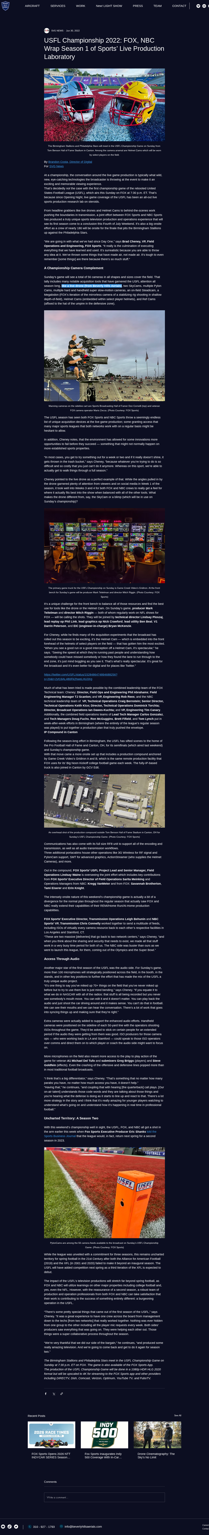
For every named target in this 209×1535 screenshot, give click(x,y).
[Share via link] (61, 1393)
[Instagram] (204, 6)
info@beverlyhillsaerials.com (83, 1526)
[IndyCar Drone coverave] (51, 1434)
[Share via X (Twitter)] (53, 1393)
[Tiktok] (10, 1527)
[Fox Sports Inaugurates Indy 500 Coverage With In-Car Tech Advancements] (104, 1434)
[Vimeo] (198, 6)
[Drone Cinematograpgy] (157, 1434)
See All (177, 1415)
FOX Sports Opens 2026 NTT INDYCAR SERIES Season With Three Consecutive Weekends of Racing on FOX (51, 1455)
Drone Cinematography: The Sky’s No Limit (156, 1455)
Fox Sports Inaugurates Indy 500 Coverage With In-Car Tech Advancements (103, 1455)
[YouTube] (3, 1527)
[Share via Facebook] (45, 1393)
